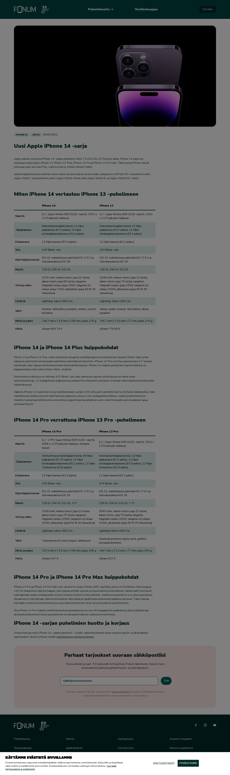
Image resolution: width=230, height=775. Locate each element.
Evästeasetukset (164, 763)
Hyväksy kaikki (188, 763)
